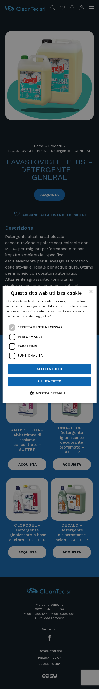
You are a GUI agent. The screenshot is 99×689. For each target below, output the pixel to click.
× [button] (91, 292)
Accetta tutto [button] (49, 369)
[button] (49, 393)
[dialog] (50, 344)
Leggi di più (43, 316)
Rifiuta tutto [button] (49, 381)
